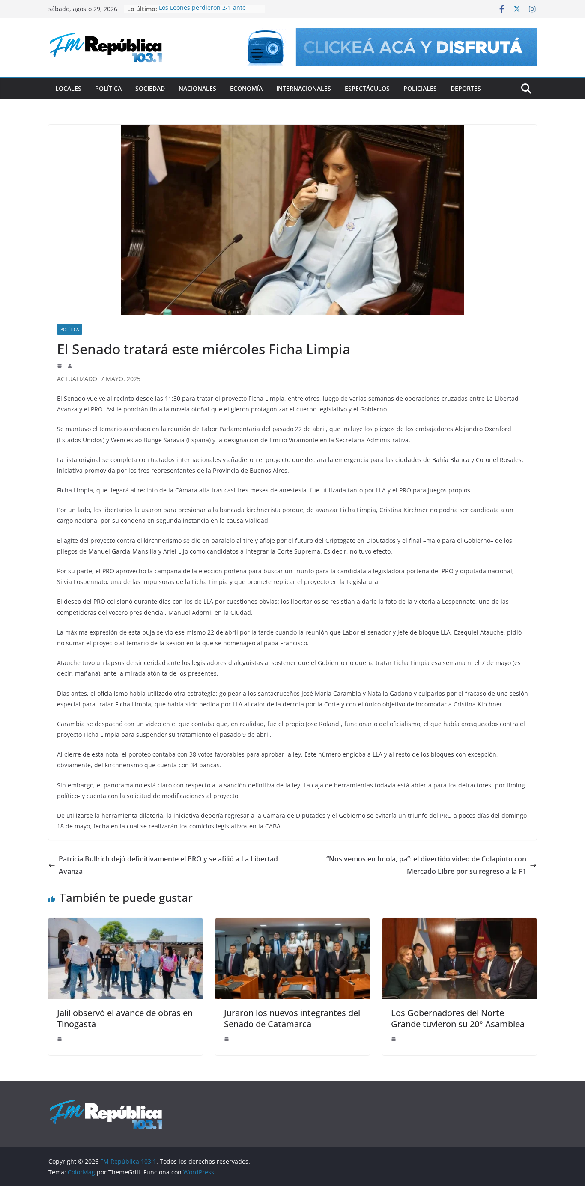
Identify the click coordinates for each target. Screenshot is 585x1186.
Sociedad (150, 88)
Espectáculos (367, 88)
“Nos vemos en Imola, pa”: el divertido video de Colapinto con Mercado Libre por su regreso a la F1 (426, 865)
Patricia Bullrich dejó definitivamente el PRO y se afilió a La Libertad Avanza (168, 865)
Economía (246, 88)
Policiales (420, 88)
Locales (68, 88)
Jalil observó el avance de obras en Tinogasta (125, 1018)
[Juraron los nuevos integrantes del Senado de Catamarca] (292, 924)
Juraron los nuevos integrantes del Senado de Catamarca (292, 1018)
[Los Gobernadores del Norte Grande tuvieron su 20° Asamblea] (459, 924)
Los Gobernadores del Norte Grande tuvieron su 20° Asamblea (458, 1018)
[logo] (105, 1104)
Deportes (466, 88)
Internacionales (303, 88)
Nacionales (197, 88)
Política (108, 88)
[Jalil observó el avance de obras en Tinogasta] (125, 924)
